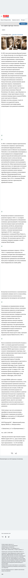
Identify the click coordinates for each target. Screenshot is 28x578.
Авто (3, 30)
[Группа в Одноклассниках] (6, 537)
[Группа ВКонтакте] (3, 537)
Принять (23, 23)
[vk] (12, 453)
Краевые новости (16, 20)
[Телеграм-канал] (9, 537)
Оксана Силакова (17, 34)
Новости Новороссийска (6, 20)
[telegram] (16, 453)
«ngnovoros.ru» (11, 544)
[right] (26, 20)
